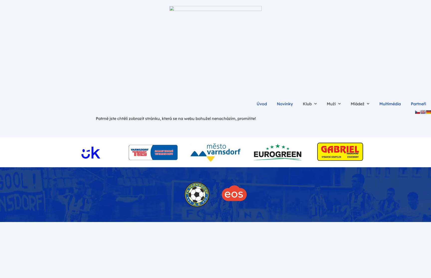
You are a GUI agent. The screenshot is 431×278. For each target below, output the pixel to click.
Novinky (285, 103)
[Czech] (417, 112)
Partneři (418, 103)
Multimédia (390, 103)
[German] (428, 112)
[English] (423, 112)
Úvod (262, 103)
